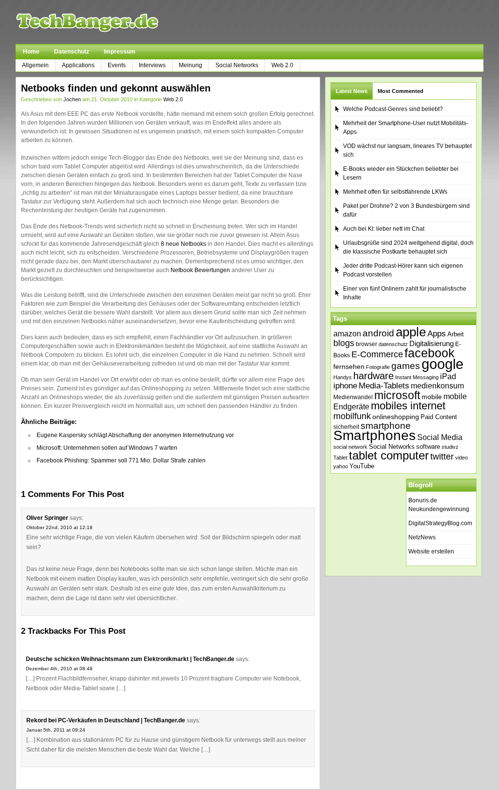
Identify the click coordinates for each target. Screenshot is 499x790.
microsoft (397, 395)
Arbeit (455, 334)
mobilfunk (352, 416)
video (461, 457)
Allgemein (35, 65)
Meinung (190, 65)
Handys (342, 377)
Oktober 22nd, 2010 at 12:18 (59, 527)
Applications (78, 65)
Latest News (351, 91)
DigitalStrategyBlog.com (440, 523)
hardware (373, 375)
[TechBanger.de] (110, 22)
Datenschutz (71, 51)
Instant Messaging (417, 377)
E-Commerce (377, 354)
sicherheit (346, 426)
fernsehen (349, 366)
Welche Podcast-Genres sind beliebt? (393, 109)
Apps (436, 333)
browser (366, 344)
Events (117, 65)
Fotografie (378, 367)
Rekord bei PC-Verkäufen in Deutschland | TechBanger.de (105, 720)
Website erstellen (431, 551)
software (428, 446)
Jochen (72, 99)
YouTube (361, 466)
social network (350, 447)
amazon (347, 333)
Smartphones (374, 435)
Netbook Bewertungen (200, 270)
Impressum (119, 51)
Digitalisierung (431, 344)
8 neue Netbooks (183, 243)
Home (31, 51)
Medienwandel (353, 397)
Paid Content (439, 417)
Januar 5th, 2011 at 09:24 (55, 730)
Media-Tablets (384, 385)
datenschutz (393, 344)
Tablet (340, 457)
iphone (345, 385)
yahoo (340, 466)
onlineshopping (395, 417)
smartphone (386, 426)
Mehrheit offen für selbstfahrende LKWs (395, 191)
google (442, 364)
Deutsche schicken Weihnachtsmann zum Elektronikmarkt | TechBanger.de (130, 659)
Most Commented (400, 91)
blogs (343, 343)
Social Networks (236, 65)
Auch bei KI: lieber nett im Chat (383, 228)
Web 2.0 (282, 65)
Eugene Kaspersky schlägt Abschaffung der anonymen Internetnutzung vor (135, 435)
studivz (450, 447)
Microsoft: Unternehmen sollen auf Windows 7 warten (107, 447)
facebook (429, 353)
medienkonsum (437, 386)
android (378, 333)
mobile (432, 397)
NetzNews (422, 537)
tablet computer (389, 455)
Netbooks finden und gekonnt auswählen (116, 88)
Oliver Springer (47, 517)
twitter (442, 456)
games (405, 366)
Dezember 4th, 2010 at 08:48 (59, 668)
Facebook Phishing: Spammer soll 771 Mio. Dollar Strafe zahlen (121, 460)
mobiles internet (408, 406)
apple (411, 332)
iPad (448, 376)
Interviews (152, 65)
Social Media (439, 437)
